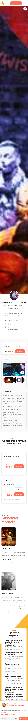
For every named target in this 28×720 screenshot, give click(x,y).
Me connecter (16, 3)
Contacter (20, 351)
